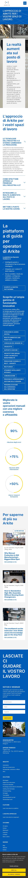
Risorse (5, 842)
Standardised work (7, 799)
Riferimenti (5, 830)
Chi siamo (6, 822)
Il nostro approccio (9, 814)
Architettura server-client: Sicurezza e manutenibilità (12, 356)
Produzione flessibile (8, 784)
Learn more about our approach (11, 817)
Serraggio (5, 793)
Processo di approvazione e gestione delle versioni (14, 380)
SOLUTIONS (6, 777)
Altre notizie (19, 531)
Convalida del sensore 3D (13, 343)
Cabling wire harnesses (9, 788)
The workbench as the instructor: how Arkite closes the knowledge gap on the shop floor (13, 632)
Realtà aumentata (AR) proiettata (12, 338)
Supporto (5, 832)
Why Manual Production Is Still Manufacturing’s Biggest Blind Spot (12, 556)
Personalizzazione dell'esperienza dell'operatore (11, 387)
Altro (4, 771)
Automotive (6, 765)
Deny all (14, 870)
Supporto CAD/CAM (10, 350)
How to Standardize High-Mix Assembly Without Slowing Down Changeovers (14, 594)
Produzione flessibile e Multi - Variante (12, 362)
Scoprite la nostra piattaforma (11, 288)
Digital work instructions (9, 782)
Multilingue (8, 367)
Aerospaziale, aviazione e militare (11, 769)
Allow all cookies (14, 874)
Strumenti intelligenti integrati (12, 371)
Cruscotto (8, 346)
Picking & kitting (7, 791)
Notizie (4, 849)
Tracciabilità (6, 795)
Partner (5, 828)
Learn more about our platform (10, 808)
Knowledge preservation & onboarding (12, 786)
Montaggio (5, 780)
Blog (6, 549)
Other (10, 549)
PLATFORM (6, 805)
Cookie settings (14, 866)
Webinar (5, 847)
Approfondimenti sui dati (9, 797)
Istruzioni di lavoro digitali (11, 333)
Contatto (5, 834)
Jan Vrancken (10, 547)
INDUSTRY (6, 761)
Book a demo (6, 836)
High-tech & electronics (9, 767)
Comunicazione (9, 376)
